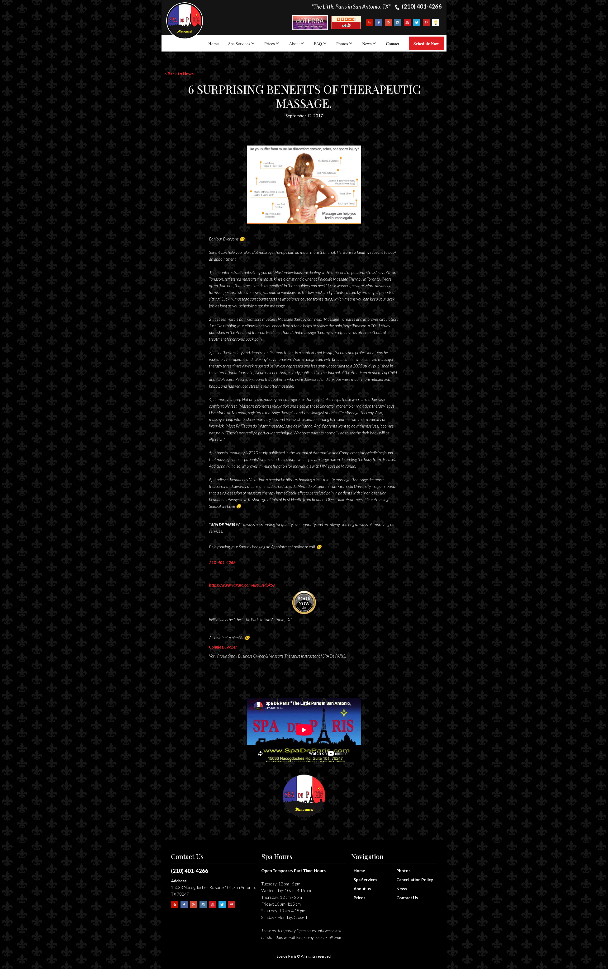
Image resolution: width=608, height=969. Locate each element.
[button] (241, 43)
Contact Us (407, 897)
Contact (392, 43)
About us (362, 888)
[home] (184, 20)
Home (213, 43)
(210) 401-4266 (189, 870)
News (401, 888)
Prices (359, 897)
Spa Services (365, 879)
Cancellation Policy (414, 879)
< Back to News (179, 73)
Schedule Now (426, 43)
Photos (403, 870)
